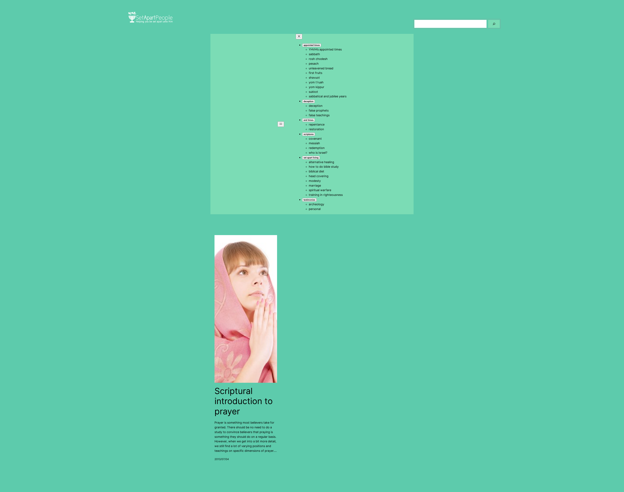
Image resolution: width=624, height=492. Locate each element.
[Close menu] (299, 36)
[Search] (494, 24)
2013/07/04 (221, 459)
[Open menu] (281, 124)
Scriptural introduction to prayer (243, 401)
